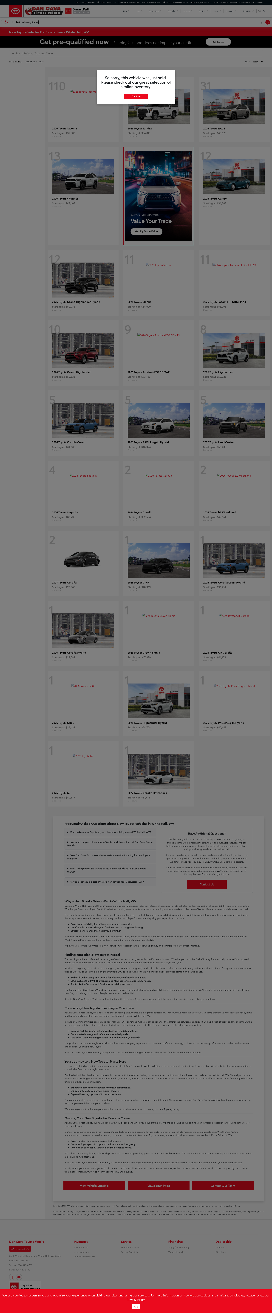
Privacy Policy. (136, 1299)
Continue (136, 96)
